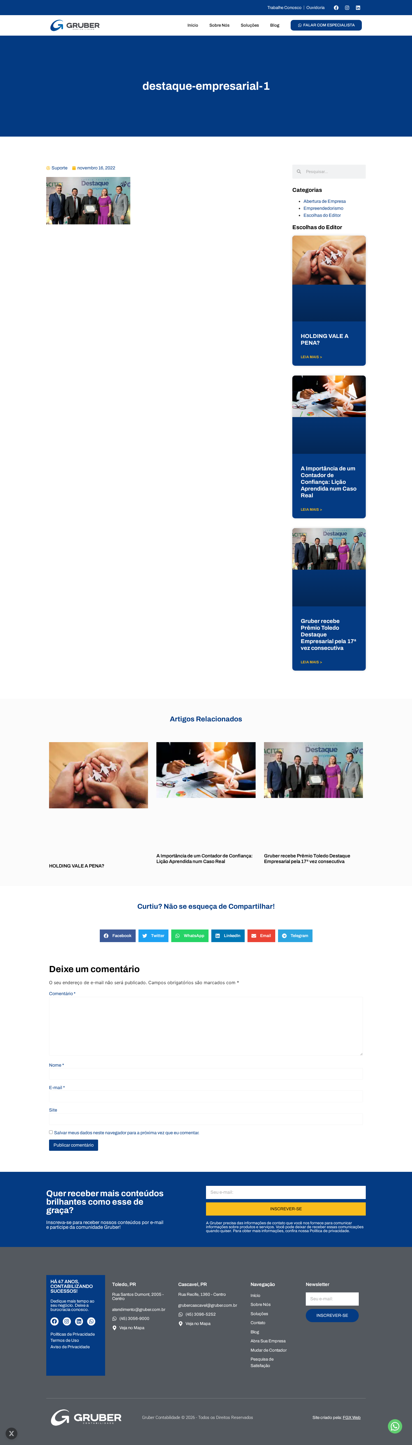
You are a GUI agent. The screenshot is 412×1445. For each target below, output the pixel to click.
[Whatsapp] (91, 1321)
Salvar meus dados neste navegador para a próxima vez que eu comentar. (126, 1133)
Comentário (62, 993)
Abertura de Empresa (325, 201)
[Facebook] (336, 7)
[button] (118, 935)
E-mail (57, 1087)
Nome (56, 1065)
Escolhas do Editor (322, 215)
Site (53, 1110)
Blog (274, 25)
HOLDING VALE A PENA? (76, 866)
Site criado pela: (337, 1417)
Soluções (250, 25)
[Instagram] (347, 7)
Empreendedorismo (323, 208)
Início (193, 25)
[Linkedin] (358, 7)
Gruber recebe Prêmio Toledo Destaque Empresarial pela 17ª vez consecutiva (307, 858)
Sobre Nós (219, 25)
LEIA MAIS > (311, 357)
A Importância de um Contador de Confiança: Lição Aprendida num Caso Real (329, 481)
